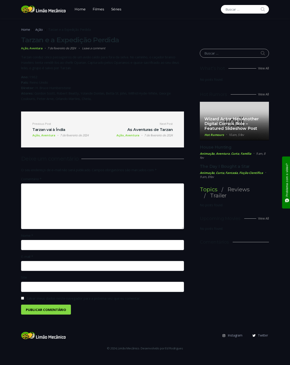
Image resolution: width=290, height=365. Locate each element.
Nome (27, 235)
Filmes (98, 9)
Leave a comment (93, 48)
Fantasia (231, 173)
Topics (208, 189)
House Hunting (216, 147)
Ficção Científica (251, 173)
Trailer (218, 195)
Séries (116, 9)
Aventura (36, 48)
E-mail (27, 256)
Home (80, 9)
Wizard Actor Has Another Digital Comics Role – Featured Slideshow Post (231, 123)
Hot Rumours (214, 135)
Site (24, 277)
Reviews (238, 189)
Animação (207, 154)
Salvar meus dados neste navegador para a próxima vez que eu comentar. (83, 298)
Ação (39, 29)
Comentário (31, 179)
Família (246, 154)
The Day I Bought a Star (225, 166)
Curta (235, 154)
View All (263, 68)
